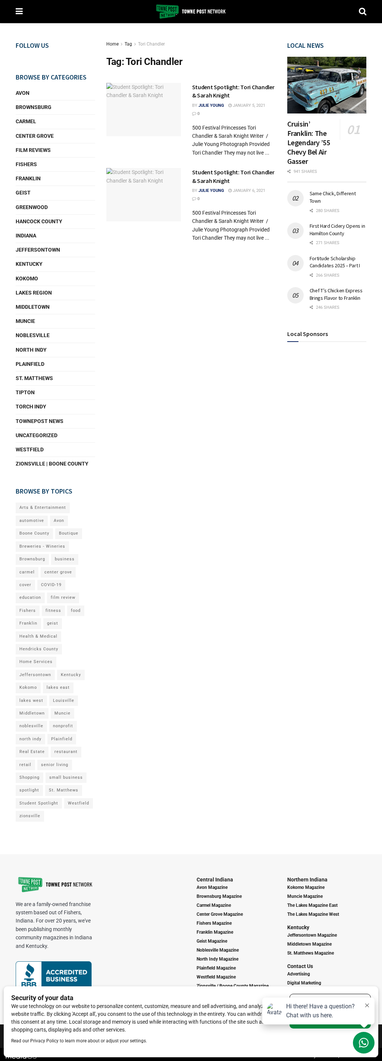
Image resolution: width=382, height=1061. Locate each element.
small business (66, 777)
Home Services (36, 661)
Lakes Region (34, 293)
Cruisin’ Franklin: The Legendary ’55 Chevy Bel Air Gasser (308, 142)
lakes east (58, 687)
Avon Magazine (212, 887)
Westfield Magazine (216, 977)
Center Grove (35, 136)
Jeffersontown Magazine (312, 935)
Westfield (30, 449)
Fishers (26, 164)
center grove (58, 572)
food (76, 610)
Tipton (25, 392)
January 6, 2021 (248, 190)
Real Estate (32, 751)
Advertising (298, 974)
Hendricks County (38, 649)
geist (52, 623)
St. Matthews (34, 378)
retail (25, 764)
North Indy (31, 350)
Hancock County (39, 221)
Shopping (29, 777)
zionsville (29, 815)
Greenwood (32, 207)
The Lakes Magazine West (313, 914)
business (65, 559)
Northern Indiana (307, 880)
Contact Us (300, 966)
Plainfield (30, 364)
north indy (30, 739)
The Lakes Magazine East (312, 905)
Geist (23, 193)
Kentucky (29, 264)
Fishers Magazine (214, 923)
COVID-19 (51, 584)
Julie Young (211, 105)
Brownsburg (33, 107)
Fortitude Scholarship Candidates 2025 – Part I (335, 262)
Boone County (34, 533)
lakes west (31, 700)
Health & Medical (38, 636)
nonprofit (63, 726)
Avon (22, 93)
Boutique (68, 533)
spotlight (29, 790)
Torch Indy (31, 407)
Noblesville (33, 335)
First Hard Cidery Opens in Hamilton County (337, 230)
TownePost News (39, 421)
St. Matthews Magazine (310, 953)
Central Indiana (215, 880)
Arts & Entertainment (42, 507)
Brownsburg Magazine (219, 896)
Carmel (26, 121)
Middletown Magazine (309, 944)
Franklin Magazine (215, 932)
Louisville (63, 700)
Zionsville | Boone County (52, 464)
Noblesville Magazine (218, 950)
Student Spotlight (38, 803)
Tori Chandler (151, 44)
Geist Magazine (212, 941)
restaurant (66, 751)
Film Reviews (33, 150)
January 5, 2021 (248, 105)
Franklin (28, 178)
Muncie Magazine (305, 896)
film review (63, 597)
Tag (128, 44)
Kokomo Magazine (306, 887)
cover (25, 584)
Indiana (26, 236)
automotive (31, 520)
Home (112, 44)
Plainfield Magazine (216, 968)
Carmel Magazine (214, 905)
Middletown (33, 307)
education (30, 597)
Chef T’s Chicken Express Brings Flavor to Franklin (336, 294)
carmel (27, 572)
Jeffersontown (38, 250)
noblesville (31, 726)
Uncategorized (36, 435)
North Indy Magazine (217, 959)
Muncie (25, 321)
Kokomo (27, 278)
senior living (54, 764)
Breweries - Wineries (42, 546)
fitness (53, 610)
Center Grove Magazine (220, 914)
